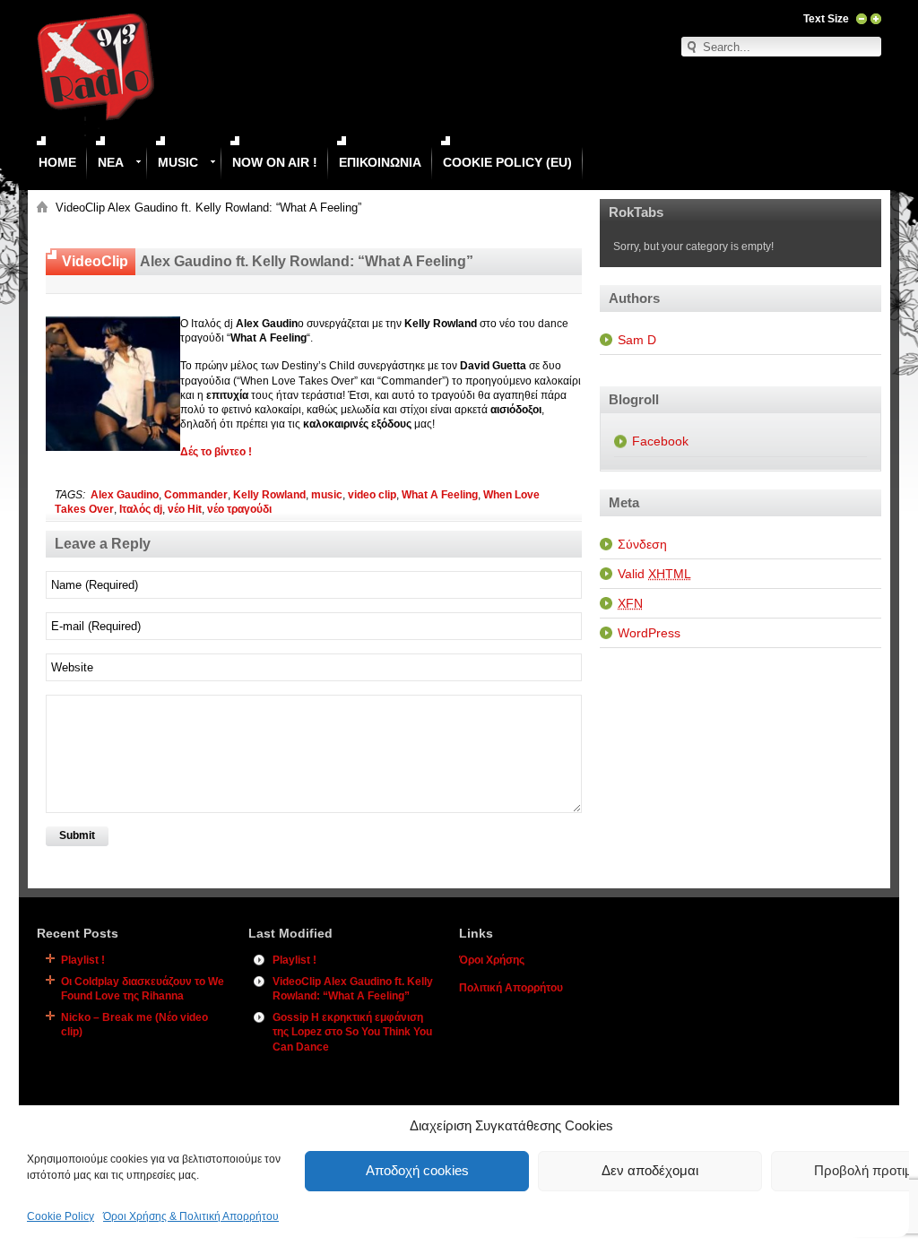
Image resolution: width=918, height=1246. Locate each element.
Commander (196, 495)
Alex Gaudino (125, 495)
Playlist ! (83, 960)
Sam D (637, 340)
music (326, 495)
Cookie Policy (60, 1216)
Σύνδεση (642, 544)
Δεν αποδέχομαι (650, 1170)
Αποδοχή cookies (417, 1170)
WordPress (649, 633)
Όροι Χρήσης (491, 960)
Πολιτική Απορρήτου (511, 988)
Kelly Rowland (269, 495)
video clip (372, 495)
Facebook (660, 441)
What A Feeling (440, 495)
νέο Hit (185, 509)
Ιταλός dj (140, 509)
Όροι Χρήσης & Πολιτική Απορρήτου (191, 1216)
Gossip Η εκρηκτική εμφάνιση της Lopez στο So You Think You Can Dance (352, 1031)
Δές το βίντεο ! (216, 452)
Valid (654, 574)
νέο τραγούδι (239, 509)
